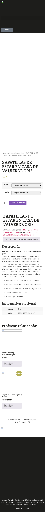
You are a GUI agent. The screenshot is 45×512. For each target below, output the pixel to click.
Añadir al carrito (17, 203)
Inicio (4, 153)
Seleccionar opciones (9, 364)
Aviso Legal (20, 500)
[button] (22, 18)
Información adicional (29, 239)
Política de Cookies (8, 502)
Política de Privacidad (34, 500)
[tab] (10, 239)
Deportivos (19, 153)
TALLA (6, 185)
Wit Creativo (25, 508)
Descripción (10, 239)
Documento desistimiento (29, 504)
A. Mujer (11, 153)
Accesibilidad (21, 502)
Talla (7, 192)
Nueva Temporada (11, 232)
